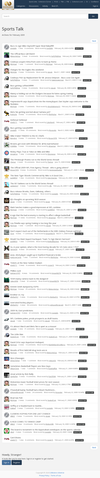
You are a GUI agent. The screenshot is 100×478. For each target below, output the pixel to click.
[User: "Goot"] (6, 232)
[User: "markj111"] (6, 121)
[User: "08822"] (6, 415)
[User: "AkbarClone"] (6, 367)
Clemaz (13, 162)
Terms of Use (56, 475)
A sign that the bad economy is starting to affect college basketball (40, 215)
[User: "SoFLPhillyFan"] (6, 78)
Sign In (95, 6)
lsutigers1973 (15, 273)
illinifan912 (14, 297)
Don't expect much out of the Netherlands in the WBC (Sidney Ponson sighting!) (45, 231)
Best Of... (55, 6)
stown (12, 202)
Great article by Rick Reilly (21, 374)
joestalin (13, 48)
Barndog (13, 138)
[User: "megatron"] (6, 153)
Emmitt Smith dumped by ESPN (24, 286)
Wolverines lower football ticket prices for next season (34, 382)
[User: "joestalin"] (6, 47)
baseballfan (52, 368)
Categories (21, 6)
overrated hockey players (21, 302)
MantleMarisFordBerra (57, 345)
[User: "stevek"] (6, 319)
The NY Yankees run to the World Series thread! (31, 183)
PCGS (56, 2)
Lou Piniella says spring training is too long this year (33, 223)
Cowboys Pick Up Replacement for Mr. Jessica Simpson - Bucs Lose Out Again (45, 77)
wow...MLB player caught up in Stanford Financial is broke (35, 255)
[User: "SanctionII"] (6, 248)
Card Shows (15, 437)
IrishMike (13, 146)
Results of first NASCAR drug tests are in (28, 350)
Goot (12, 233)
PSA (62, 2)
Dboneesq (51, 154)
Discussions (34, 6)
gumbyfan (14, 376)
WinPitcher (53, 114)
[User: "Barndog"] (6, 137)
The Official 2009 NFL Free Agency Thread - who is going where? (39, 167)
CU (87, 2)
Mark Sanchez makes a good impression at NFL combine (35, 207)
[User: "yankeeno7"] (6, 184)
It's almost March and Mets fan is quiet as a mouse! (33, 326)
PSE (68, 2)
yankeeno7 (14, 186)
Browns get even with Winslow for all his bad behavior (34, 143)
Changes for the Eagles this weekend (27, 69)
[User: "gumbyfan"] (6, 375)
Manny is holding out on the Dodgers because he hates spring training (41, 93)
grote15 (51, 265)
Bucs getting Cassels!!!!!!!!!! (21, 128)
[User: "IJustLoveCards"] (6, 256)
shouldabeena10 (54, 106)
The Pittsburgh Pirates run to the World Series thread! (34, 159)
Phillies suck (15, 270)
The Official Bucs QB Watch (22, 53)
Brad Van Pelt (16, 398)
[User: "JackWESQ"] (6, 176)
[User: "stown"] (6, 200)
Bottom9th (50, 424)
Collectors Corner (44, 2)
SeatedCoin (14, 337)
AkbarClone (14, 368)
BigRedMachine (53, 241)
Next (94, 41)
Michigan (13, 64)
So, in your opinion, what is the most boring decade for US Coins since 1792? (44, 247)
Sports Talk (79, 48)
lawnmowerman (58, 80)
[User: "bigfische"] (6, 113)
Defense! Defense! (18, 120)
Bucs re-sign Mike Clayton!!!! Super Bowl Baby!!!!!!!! (32, 46)
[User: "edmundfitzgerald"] (6, 391)
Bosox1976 (53, 138)
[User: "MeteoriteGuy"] (6, 55)
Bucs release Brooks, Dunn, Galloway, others (30, 191)
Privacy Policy (44, 475)
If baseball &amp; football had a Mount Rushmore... (33, 390)
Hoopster (59, 392)
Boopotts (52, 130)
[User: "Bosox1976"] (6, 168)
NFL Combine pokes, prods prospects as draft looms (34, 318)
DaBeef (13, 408)
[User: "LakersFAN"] (6, 280)
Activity (45, 6)
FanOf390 (52, 376)
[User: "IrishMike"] (6, 145)
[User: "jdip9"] (6, 430)
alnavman (52, 146)
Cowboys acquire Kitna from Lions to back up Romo (33, 61)
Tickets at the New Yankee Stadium (26, 263)
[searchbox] (45, 16)
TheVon (50, 162)
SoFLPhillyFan (56, 56)
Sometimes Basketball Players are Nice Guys (30, 366)
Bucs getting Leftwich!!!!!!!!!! (22, 85)
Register (16, 462)
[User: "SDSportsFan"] (6, 359)
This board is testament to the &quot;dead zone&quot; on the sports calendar (45, 429)
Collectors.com (77, 2)
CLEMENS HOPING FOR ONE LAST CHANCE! (30, 413)
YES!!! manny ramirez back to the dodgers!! (29, 278)
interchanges (52, 178)
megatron (14, 154)
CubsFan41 (50, 122)
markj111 (13, 122)
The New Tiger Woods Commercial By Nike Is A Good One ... (37, 175)
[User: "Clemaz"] (6, 160)
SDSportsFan (15, 361)
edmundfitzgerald (56, 305)
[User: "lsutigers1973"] (6, 272)
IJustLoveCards (15, 257)
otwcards (52, 361)
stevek (50, 72)
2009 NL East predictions (21, 310)
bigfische (13, 114)
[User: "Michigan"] (6, 63)
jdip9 (12, 432)
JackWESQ (13, 178)
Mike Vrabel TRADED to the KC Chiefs (27, 135)
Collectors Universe (56, 473)
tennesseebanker (55, 170)
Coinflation (95, 2)
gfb (50, 186)
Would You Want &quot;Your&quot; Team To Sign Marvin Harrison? (40, 239)
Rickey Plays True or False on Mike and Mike (30, 151)
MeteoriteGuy (15, 56)
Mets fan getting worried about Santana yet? (30, 112)
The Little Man (16, 334)
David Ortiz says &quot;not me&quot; (27, 342)
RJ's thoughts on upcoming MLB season (28, 199)
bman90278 (50, 233)
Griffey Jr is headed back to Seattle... (26, 405)
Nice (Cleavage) (17, 358)
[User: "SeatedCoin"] (6, 335)
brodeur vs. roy (17, 294)
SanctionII (13, 249)
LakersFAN (14, 281)
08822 (12, 416)
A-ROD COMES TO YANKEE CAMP (25, 421)
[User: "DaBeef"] (6, 407)
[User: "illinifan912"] (6, 295)
